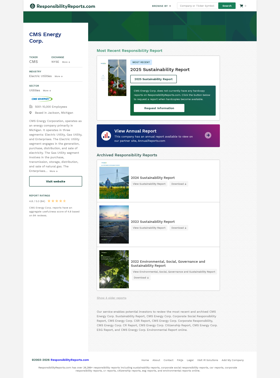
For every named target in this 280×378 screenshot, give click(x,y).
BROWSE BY (160, 5)
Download (177, 183)
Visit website (55, 181)
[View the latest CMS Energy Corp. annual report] (208, 137)
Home (145, 360)
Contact (168, 360)
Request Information (159, 108)
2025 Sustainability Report (153, 79)
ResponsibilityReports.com (70, 359)
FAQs (180, 360)
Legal (190, 360)
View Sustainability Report (149, 183)
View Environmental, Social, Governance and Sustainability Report (174, 271)
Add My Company (233, 360)
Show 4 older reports (111, 298)
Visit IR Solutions (207, 360)
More (65, 62)
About (156, 360)
